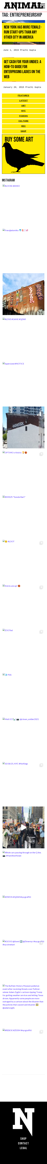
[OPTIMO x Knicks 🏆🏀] (23, 472)
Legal (23, 1148)
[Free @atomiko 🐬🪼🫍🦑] (23, 250)
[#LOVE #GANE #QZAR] (23, 338)
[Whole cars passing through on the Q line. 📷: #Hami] (23, 872)
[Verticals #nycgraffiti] (23, 294)
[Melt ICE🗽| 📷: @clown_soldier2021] (23, 738)
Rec (23, 126)
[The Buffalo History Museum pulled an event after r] (23, 1005)
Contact (23, 1143)
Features (23, 96)
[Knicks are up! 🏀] (23, 605)
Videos (23, 116)
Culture (24, 121)
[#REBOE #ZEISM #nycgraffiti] (23, 1050)
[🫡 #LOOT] (23, 561)
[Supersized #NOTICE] (23, 383)
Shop (23, 131)
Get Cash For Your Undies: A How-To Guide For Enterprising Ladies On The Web (22, 69)
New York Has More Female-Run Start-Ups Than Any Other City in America (23, 32)
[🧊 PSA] (23, 694)
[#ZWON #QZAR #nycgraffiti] (23, 916)
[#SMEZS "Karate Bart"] (23, 516)
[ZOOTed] (23, 650)
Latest (23, 101)
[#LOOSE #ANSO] (23, 205)
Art (23, 106)
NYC (23, 111)
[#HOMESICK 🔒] (23, 427)
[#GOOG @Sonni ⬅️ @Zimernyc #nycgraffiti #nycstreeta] (23, 961)
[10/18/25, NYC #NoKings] (23, 783)
